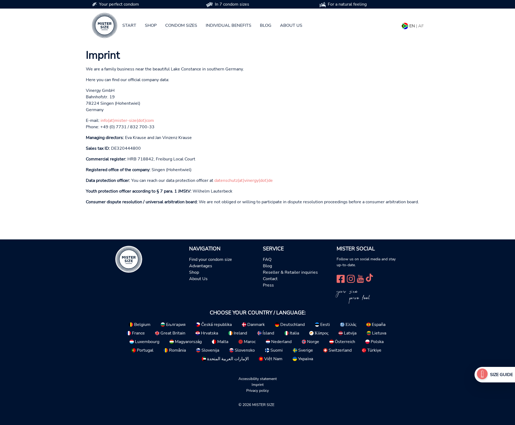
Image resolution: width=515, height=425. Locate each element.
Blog (265, 25)
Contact (270, 279)
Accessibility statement (257, 378)
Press (268, 285)
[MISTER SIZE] (128, 259)
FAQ (267, 259)
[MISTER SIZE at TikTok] (369, 278)
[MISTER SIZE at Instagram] (351, 278)
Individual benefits (228, 25)
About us (291, 25)
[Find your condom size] (482, 374)
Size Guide (501, 375)
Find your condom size (210, 259)
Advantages (200, 266)
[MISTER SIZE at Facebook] (341, 278)
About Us (198, 279)
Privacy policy (257, 390)
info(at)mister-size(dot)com (127, 120)
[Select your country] (405, 25)
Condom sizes (181, 25)
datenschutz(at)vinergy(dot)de (243, 180)
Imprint (258, 384)
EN (412, 26)
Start (129, 25)
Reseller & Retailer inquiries (290, 272)
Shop (151, 25)
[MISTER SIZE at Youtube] (360, 278)
